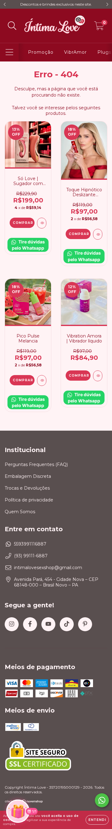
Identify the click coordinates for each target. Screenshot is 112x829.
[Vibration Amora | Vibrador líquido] (97, 375)
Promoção (41, 52)
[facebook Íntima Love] (30, 624)
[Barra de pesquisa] (12, 26)
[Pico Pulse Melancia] (41, 380)
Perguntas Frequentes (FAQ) (36, 464)
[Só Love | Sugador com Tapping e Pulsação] (41, 223)
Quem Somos (20, 511)
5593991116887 (30, 544)
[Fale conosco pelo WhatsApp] (102, 800)
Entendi (97, 820)
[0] (99, 27)
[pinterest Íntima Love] (85, 624)
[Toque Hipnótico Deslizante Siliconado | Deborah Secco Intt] (97, 234)
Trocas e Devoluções (27, 488)
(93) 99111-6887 (31, 556)
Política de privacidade (29, 500)
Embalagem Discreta (28, 476)
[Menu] (9, 52)
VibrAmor (75, 52)
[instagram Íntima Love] (12, 624)
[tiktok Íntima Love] (67, 624)
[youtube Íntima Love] (48, 624)
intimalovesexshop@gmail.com (48, 567)
